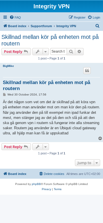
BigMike (8, 65)
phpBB (36, 184)
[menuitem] (15, 17)
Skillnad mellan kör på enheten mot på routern (50, 40)
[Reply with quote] (87, 70)
